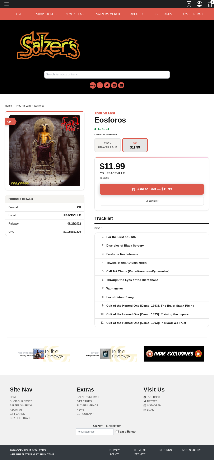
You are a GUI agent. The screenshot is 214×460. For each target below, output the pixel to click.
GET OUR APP (85, 413)
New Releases (76, 14)
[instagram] (114, 85)
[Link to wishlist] (189, 4)
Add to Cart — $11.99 (154, 189)
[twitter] (107, 85)
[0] (210, 5)
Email (150, 409)
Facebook (153, 397)
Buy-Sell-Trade (192, 14)
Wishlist (153, 201)
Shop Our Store (21, 401)
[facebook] (99, 85)
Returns (165, 450)
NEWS (80, 409)
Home (8, 105)
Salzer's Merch (108, 14)
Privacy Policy (114, 452)
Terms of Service (140, 452)
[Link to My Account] (200, 4)
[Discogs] (92, 85)
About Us (137, 14)
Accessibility (191, 450)
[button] (46, 14)
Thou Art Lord (23, 105)
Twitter (152, 401)
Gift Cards (163, 14)
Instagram (153, 405)
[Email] (121, 85)
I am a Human (127, 431)
